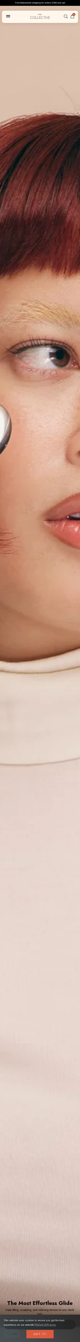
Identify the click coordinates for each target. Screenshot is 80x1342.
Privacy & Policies (45, 1324)
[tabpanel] (40, 671)
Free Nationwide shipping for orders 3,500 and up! (40, 3)
